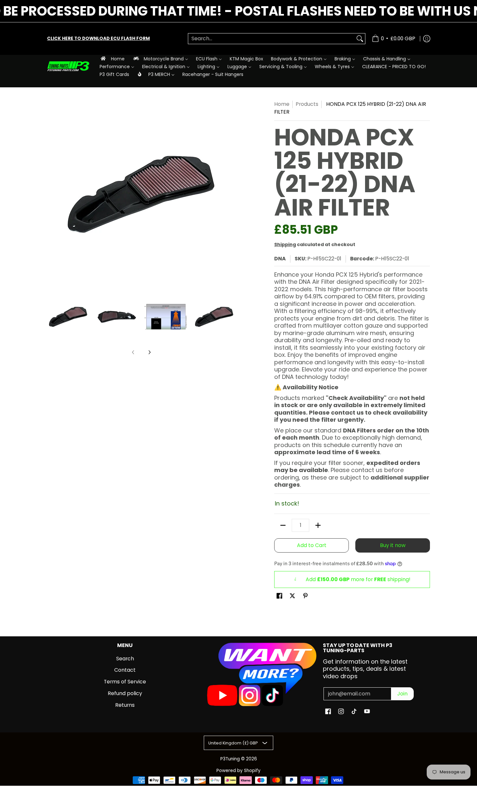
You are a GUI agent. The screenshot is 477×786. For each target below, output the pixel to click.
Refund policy (125, 693)
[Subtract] (283, 525)
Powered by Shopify (238, 770)
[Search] (360, 38)
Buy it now (393, 545)
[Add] (318, 525)
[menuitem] (112, 58)
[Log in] (426, 38)
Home (281, 104)
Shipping (285, 244)
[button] (279, 596)
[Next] (231, 194)
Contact (125, 670)
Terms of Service (125, 681)
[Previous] (51, 194)
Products (307, 104)
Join (402, 693)
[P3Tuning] (68, 66)
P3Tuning (230, 759)
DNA (280, 258)
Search (125, 658)
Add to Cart (311, 545)
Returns (125, 705)
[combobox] (271, 38)
